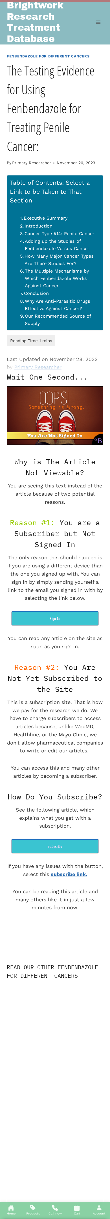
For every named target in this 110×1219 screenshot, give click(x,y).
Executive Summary (45, 218)
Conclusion (36, 293)
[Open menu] (98, 22)
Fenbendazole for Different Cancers (48, 56)
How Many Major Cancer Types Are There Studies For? (59, 259)
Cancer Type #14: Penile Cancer (59, 233)
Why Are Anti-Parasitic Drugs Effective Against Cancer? (57, 304)
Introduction (38, 226)
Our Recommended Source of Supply (58, 319)
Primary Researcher (31, 163)
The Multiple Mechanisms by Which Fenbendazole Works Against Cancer (57, 278)
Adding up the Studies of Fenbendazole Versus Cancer (57, 245)
